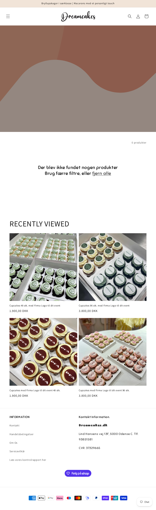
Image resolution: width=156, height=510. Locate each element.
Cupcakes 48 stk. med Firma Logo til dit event (35, 305)
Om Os (14, 442)
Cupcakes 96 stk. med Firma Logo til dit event (104, 305)
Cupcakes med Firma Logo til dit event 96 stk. (104, 390)
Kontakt (14, 425)
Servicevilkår (17, 451)
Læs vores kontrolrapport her (28, 460)
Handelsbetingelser (22, 434)
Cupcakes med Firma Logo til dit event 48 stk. (35, 390)
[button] (8, 16)
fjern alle (101, 173)
